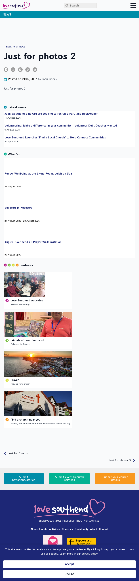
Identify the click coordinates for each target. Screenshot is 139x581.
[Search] (67, 5)
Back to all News (15, 47)
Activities (54, 529)
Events (43, 529)
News (34, 529)
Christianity (81, 529)
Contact (103, 529)
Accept (69, 564)
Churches (67, 529)
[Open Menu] (133, 5)
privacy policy (90, 554)
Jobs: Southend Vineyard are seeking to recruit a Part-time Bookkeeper (51, 114)
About (93, 529)
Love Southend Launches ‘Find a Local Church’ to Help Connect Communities (55, 137)
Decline (69, 574)
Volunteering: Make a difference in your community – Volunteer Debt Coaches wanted (61, 125)
